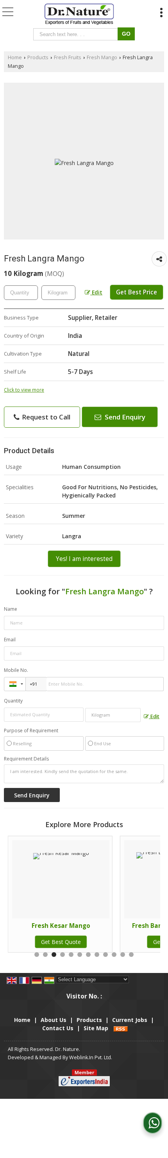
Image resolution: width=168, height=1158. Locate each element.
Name (10, 609)
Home (15, 57)
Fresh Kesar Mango (61, 926)
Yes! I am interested (84, 559)
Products (37, 57)
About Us (53, 1020)
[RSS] (121, 1028)
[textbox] (76, 34)
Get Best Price (136, 292)
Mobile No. (16, 670)
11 (122, 954)
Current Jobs (129, 1020)
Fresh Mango (102, 57)
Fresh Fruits (67, 57)
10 (114, 954)
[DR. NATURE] (79, 15)
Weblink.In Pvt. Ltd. (90, 1057)
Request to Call (45, 416)
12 (131, 954)
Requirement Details (26, 759)
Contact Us (57, 1028)
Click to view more (24, 390)
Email (10, 639)
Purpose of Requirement (31, 730)
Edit (96, 292)
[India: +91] (15, 684)
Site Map (96, 1028)
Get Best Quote (61, 942)
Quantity (13, 700)
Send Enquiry (124, 416)
